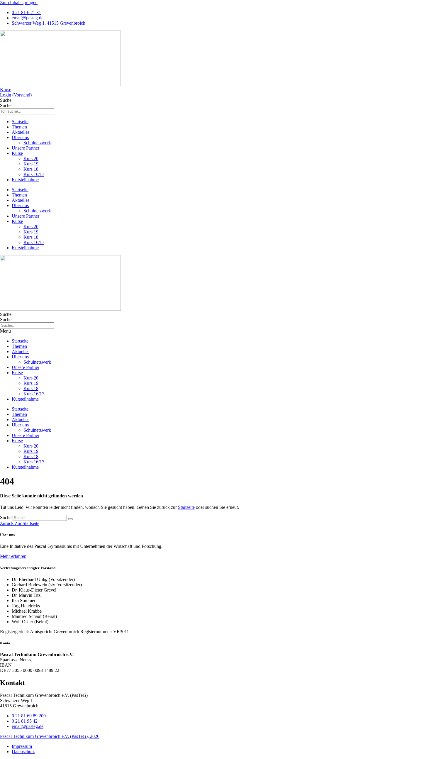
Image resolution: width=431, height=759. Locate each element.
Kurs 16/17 (33, 174)
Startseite (20, 121)
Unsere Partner (25, 147)
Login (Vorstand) (16, 94)
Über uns (20, 137)
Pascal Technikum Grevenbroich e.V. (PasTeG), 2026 (49, 736)
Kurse (5, 89)
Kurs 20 (30, 158)
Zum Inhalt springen (19, 2)
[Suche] (70, 519)
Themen (19, 126)
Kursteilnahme (25, 179)
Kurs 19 (30, 163)
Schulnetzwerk (37, 142)
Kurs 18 (30, 169)
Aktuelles (20, 132)
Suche (5, 100)
